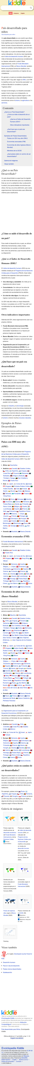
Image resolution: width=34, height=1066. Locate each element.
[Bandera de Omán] (17, 491)
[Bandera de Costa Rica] (11, 727)
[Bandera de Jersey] (6, 688)
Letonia (5, 521)
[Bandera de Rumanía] (25, 794)
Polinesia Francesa (9, 701)
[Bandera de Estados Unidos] (19, 468)
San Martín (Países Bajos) (20, 635)
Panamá (16, 473)
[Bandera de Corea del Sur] (15, 484)
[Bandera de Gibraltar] (24, 685)
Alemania (26, 502)
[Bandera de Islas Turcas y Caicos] (30, 635)
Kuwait (24, 489)
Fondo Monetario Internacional (13, 541)
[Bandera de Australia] (10, 531)
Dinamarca (8, 502)
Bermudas (28, 628)
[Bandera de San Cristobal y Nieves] (17, 478)
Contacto (18, 1061)
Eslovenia (12, 511)
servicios (4, 103)
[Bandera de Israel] (27, 484)
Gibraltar (28, 685)
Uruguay (24, 471)
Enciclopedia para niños (8, 34)
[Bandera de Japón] (8, 484)
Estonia (14, 514)
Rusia (26, 523)
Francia (24, 509)
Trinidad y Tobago (9, 478)
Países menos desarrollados (12, 969)
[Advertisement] (17, 20)
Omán (20, 491)
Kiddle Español (6, 1059)
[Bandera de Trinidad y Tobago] (26, 476)
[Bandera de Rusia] (19, 791)
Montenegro (7, 523)
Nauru (7, 696)
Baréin (5, 491)
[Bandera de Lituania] (10, 576)
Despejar (27, 7)
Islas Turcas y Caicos (10, 638)
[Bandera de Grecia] (27, 571)
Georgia (13, 526)
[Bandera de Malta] (4, 514)
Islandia (28, 499)
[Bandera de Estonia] (11, 514)
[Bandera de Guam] (19, 696)
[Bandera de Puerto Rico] (9, 480)
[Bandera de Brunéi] (9, 491)
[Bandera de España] (22, 569)
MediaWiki (24, 1058)
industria (11, 406)
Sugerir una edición (17, 1038)
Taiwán (16, 558)
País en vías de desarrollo (11, 966)
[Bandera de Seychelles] (9, 465)
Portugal (22, 516)
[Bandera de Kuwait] (21, 489)
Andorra (21, 526)
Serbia (5, 526)
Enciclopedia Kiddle (7, 1018)
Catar (17, 489)
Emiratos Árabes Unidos (22, 486)
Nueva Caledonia (24, 698)
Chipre (22, 514)
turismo (17, 100)
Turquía (26, 493)
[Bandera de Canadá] (10, 550)
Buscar (31, 8)
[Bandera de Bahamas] (21, 473)
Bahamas (25, 473)
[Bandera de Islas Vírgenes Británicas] (18, 638)
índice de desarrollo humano (14, 56)
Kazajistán (17, 493)
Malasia (27, 491)
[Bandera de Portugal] (18, 516)
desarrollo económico (9, 832)
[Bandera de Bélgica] (27, 564)
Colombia (6, 727)
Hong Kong (7, 496)
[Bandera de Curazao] (4, 630)
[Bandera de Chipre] (18, 514)
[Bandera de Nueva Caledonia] (17, 698)
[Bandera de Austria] (19, 564)
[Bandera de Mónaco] (11, 676)
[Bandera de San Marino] (26, 526)
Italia (4, 511)
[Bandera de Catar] (15, 489)
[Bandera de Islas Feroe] (19, 688)
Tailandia (8, 493)
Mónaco (14, 676)
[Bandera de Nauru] (4, 696)
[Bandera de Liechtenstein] (26, 671)
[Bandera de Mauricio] (9, 615)
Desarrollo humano (9, 962)
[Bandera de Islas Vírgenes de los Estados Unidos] (11, 640)
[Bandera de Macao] (31, 558)
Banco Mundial (21, 66)
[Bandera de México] (9, 729)
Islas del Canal (12, 688)
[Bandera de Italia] (25, 574)
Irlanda (17, 504)
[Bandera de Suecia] (19, 583)
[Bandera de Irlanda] (14, 504)
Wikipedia (26, 1056)
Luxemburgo (7, 509)
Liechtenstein (7, 673)
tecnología (20, 406)
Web (10, 13)
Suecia (17, 502)
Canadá (14, 468)
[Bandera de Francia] (21, 509)
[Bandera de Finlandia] (10, 571)
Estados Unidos (25, 468)
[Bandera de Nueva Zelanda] (19, 531)
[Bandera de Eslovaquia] (27, 566)
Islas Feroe (23, 688)
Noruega (20, 499)
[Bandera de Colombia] (25, 724)
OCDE (21, 913)
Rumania (22, 521)
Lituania (5, 516)
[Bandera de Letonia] (28, 518)
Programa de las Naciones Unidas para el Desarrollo (24, 839)
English (23, 13)
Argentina (15, 471)
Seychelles (13, 465)
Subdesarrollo (7, 972)
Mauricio (13, 615)
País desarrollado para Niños (10, 1029)
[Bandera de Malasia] (24, 491)
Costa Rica (6, 473)
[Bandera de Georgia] (9, 526)
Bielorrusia (17, 523)
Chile (7, 471)
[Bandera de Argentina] (10, 471)
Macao (5, 561)
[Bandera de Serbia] (29, 523)
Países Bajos (7, 504)
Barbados (6, 476)
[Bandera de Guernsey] (4, 688)
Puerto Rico (14, 480)
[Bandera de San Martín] (20, 633)
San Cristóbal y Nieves (19, 625)
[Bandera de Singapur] (4, 486)
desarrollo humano (23, 848)
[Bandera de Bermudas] (24, 628)
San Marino (14, 583)
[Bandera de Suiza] (27, 583)
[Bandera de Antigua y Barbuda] (11, 476)
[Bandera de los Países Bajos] (17, 579)
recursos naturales (25, 418)
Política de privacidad (8, 1061)
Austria (24, 506)
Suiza (12, 499)
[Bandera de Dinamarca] (4, 502)
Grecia (5, 518)
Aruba (20, 628)
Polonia (14, 516)
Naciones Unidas (8, 839)
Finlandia (25, 504)
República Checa (24, 511)
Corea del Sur (20, 484)
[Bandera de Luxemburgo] (29, 506)
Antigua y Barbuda (19, 476)
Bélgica (17, 506)
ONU (24, 80)
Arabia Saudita (8, 489)
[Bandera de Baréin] (29, 489)
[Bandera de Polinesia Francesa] (31, 698)
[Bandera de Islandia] (25, 499)
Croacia (13, 521)
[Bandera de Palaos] (11, 696)
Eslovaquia (14, 518)
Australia (14, 531)
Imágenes (16, 13)
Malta (7, 514)
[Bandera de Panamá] (2, 796)
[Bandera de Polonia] (22, 752)
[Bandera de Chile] (19, 724)
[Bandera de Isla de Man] (29, 688)
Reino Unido (7, 506)
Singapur (8, 486)
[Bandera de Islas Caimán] (24, 630)
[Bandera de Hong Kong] (31, 493)
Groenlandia (18, 630)
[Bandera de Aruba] (17, 628)
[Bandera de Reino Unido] (30, 504)
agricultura (25, 100)
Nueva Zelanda (25, 531)
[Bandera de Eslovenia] (8, 511)
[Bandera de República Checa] (22, 581)
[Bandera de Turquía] (23, 493)
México (13, 729)
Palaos (14, 696)
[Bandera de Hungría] (26, 745)
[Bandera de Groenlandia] (13, 630)
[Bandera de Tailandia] (4, 493)
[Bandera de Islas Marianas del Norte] (26, 696)
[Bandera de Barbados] (30, 473)
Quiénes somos (23, 1059)
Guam (22, 696)
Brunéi (13, 491)
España (16, 509)
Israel (30, 484)
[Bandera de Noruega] (9, 579)
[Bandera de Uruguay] (10, 794)
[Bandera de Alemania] (10, 564)
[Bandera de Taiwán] (13, 558)
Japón (11, 484)
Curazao (8, 630)
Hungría (23, 518)
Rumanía (29, 794)
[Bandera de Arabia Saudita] (32, 486)
